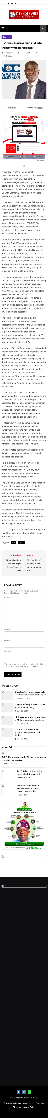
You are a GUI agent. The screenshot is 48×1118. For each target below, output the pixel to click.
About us (17, 1107)
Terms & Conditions (12, 1103)
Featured (5, 764)
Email (7, 640)
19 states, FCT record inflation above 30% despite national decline (28, 732)
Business (7, 37)
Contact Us (28, 1103)
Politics (14, 764)
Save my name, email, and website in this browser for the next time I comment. (24, 665)
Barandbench (9, 53)
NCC (21, 542)
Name (7, 629)
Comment (9, 598)
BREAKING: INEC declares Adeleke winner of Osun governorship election (28, 788)
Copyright (40, 1103)
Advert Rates (29, 1107)
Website (7, 651)
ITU (13, 542)
